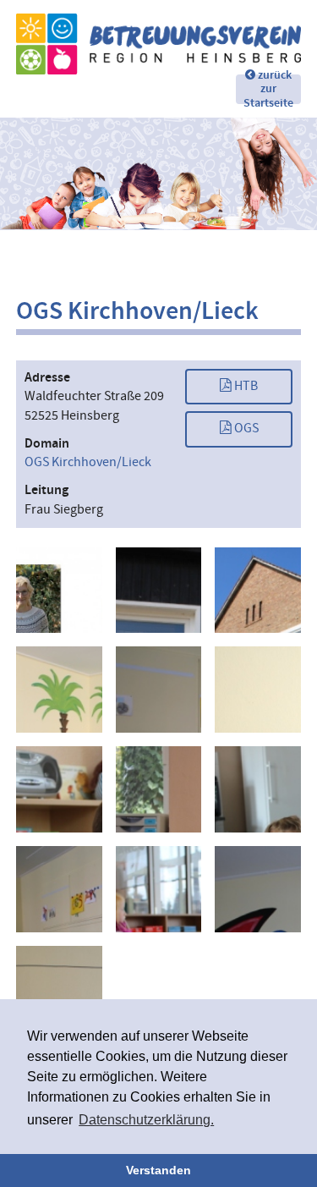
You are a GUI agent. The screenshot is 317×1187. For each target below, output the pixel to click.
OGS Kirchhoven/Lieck (88, 462)
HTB (245, 386)
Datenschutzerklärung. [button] (146, 1120)
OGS (245, 428)
